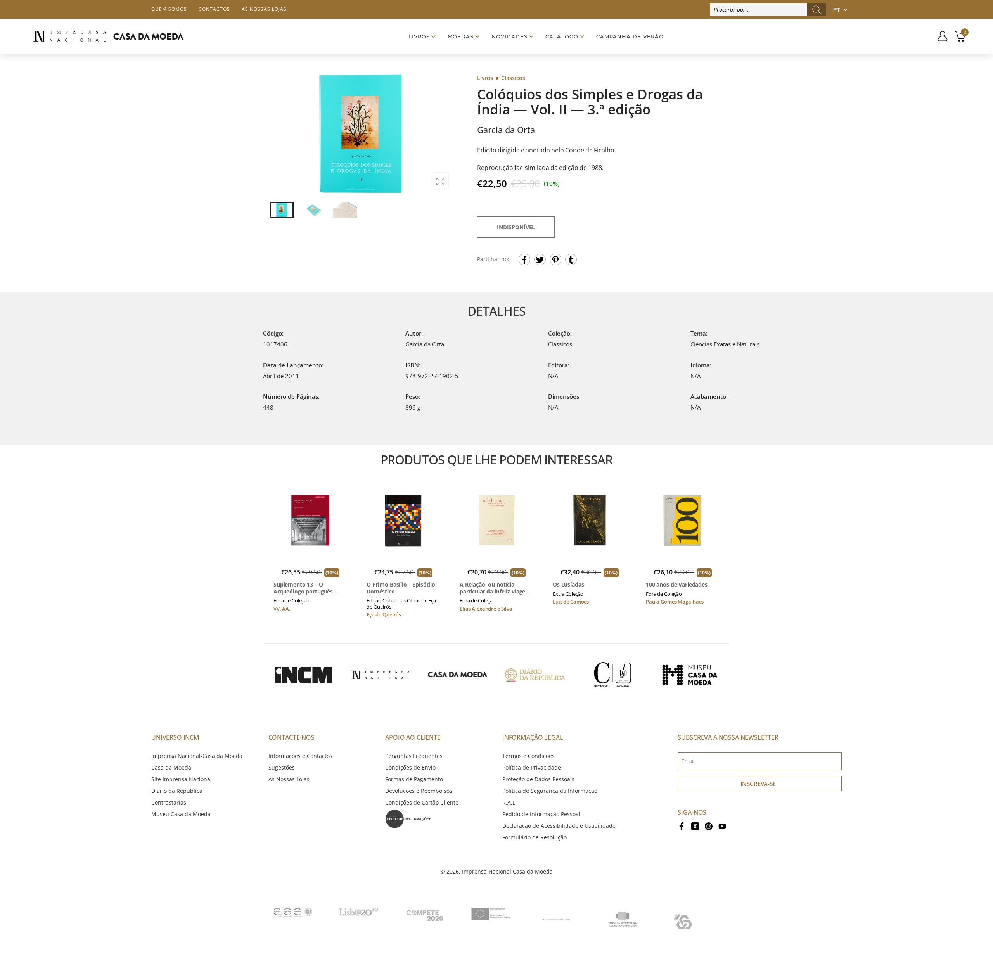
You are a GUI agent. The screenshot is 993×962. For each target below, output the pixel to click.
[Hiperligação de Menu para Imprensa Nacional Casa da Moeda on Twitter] (695, 825)
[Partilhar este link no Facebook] (524, 259)
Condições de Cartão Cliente (421, 802)
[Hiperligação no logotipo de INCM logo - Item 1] (303, 675)
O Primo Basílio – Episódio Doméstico (401, 588)
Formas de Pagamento (414, 779)
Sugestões (281, 767)
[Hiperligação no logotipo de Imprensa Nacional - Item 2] (380, 675)
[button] (442, 133)
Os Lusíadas (568, 584)
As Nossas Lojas (289, 779)
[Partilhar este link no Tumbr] (571, 259)
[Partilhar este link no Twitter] (540, 259)
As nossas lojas (264, 9)
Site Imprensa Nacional (181, 779)
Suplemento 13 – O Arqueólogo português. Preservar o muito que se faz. (306, 588)
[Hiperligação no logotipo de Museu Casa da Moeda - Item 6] (689, 675)
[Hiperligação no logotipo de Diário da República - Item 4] (535, 675)
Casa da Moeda (171, 767)
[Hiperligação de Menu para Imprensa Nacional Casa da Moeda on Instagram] (709, 825)
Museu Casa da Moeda (181, 814)
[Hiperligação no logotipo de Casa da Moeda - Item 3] (457, 675)
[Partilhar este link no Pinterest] (555, 259)
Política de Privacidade (531, 767)
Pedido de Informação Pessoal (541, 814)
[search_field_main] (816, 9)
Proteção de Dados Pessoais (538, 779)
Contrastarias (168, 802)
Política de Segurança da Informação (549, 790)
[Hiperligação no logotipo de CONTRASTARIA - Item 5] (612, 675)
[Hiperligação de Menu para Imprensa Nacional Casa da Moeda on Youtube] (722, 825)
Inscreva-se (758, 783)
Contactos (214, 9)
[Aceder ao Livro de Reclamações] (408, 818)
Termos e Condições (528, 756)
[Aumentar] (440, 181)
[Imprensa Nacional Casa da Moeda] (108, 36)
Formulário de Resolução (534, 837)
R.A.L (508, 802)
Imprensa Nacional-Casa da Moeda (196, 756)
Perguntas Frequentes (414, 756)
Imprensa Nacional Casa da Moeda (507, 871)
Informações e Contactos (300, 756)
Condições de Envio (410, 767)
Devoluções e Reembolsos (418, 790)
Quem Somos (169, 9)
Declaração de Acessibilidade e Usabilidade (559, 825)
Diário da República (176, 790)
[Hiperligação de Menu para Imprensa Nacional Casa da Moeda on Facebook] (681, 825)
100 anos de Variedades (677, 584)
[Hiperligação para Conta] (939, 36)
